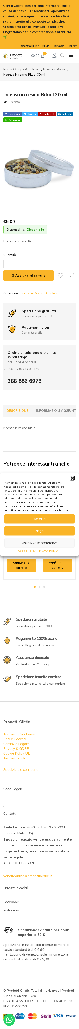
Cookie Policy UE (16, 753)
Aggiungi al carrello (30, 275)
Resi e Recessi (14, 739)
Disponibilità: (16, 230)
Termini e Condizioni (19, 734)
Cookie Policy (26, 550)
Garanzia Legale (16, 743)
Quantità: (10, 255)
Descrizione (17, 410)
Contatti (72, 46)
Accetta (40, 518)
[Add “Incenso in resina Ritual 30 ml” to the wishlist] (61, 275)
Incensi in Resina (31, 293)
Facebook (11, 902)
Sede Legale (13, 789)
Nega (39, 530)
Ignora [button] (13, 37)
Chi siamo (58, 46)
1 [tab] (35, 587)
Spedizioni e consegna (20, 769)
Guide (45, 46)
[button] (72, 478)
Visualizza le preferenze (39, 543)
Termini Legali (14, 758)
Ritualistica (53, 293)
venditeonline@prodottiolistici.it (27, 876)
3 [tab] (44, 587)
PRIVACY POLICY (48, 550)
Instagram (11, 910)
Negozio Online (30, 46)
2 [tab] (39, 587)
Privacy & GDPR (16, 748)
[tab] (17, 410)
